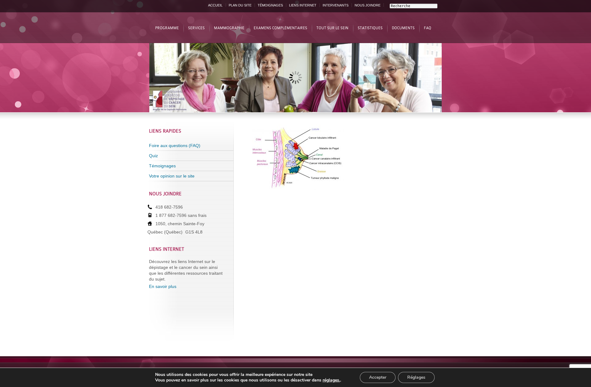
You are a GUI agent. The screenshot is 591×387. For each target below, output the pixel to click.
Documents (403, 28)
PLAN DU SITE (240, 5)
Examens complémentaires (280, 28)
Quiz (153, 155)
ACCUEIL (215, 5)
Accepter (377, 377)
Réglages (416, 377)
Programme (167, 28)
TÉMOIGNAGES (270, 5)
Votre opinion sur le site (172, 176)
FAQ (427, 28)
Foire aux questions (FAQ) (174, 145)
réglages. (331, 380)
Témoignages (162, 165)
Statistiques (370, 28)
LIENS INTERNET (302, 5)
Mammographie (229, 28)
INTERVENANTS (335, 5)
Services (196, 28)
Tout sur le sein (332, 28)
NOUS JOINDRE (367, 5)
